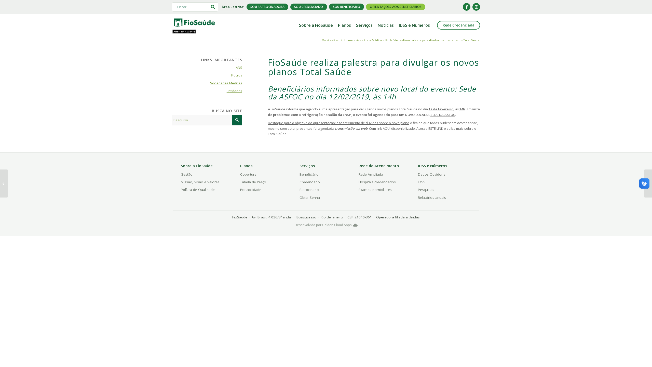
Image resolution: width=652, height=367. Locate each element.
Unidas (414, 217)
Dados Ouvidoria (431, 174)
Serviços (307, 165)
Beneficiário (309, 174)
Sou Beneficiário (346, 7)
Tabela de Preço (253, 182)
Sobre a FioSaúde (197, 165)
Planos (246, 165)
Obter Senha (310, 197)
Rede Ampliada (371, 174)
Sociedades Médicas (226, 83)
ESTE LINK (435, 128)
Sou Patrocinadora (267, 7)
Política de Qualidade (198, 189)
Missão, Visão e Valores (200, 182)
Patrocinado (309, 189)
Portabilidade (250, 189)
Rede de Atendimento (379, 165)
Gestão (187, 174)
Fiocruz (236, 75)
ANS (239, 67)
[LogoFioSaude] (194, 22)
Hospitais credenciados (377, 182)
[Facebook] (466, 7)
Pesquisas (426, 189)
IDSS (421, 182)
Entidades (234, 90)
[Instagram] (476, 7)
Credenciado (310, 182)
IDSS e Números (432, 165)
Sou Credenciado (308, 7)
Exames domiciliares (375, 189)
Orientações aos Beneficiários (396, 7)
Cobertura (248, 174)
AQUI (386, 128)
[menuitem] (315, 25)
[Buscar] (213, 7)
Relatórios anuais (432, 197)
